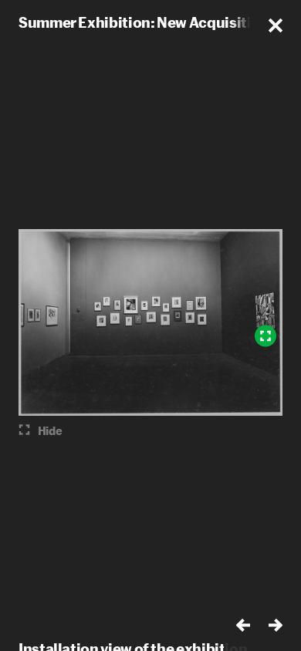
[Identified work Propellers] (265, 336)
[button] (275, 25)
